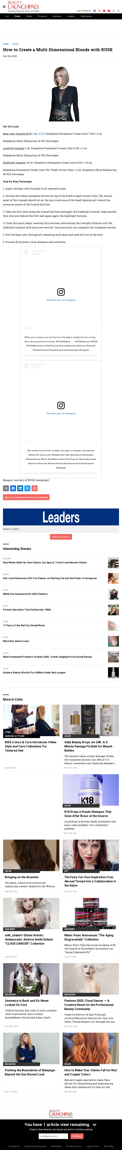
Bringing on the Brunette (21, 877)
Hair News (10, 929)
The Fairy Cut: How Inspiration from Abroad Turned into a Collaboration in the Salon (90, 881)
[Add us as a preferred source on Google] (34, 488)
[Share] (13, 488)
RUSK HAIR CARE (48, 355)
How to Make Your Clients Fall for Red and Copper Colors (90, 1072)
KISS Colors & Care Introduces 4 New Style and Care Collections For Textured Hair (31, 746)
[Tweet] (27, 488)
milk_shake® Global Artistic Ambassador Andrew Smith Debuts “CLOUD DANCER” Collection (29, 939)
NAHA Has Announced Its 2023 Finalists (25, 594)
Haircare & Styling (15, 736)
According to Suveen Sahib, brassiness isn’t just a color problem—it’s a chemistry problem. (90, 825)
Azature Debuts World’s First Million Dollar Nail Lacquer (34, 672)
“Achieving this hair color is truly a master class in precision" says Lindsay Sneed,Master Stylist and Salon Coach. (31, 1014)
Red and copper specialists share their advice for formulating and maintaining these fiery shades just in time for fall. (88, 1083)
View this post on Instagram (61, 300)
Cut (66, 871)
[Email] (6, 488)
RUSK (41, 133)
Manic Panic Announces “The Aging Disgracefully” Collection (88, 937)
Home (6, 44)
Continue (77, 1136)
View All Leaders (61, 536)
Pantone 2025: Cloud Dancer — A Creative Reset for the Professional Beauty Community (89, 1005)
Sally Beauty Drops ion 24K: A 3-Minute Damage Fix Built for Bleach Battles (88, 746)
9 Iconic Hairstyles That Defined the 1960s (27, 609)
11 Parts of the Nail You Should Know (24, 625)
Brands (6, 574)
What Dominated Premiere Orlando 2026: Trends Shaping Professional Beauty (47, 656)
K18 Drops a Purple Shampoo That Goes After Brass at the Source (87, 814)
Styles (5, 606)
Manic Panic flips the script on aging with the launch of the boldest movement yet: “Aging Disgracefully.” (90, 948)
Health (5, 621)
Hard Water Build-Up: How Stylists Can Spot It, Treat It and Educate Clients (45, 562)
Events (6, 590)
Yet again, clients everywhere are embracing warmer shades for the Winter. (30, 884)
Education (7, 559)
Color (15, 44)
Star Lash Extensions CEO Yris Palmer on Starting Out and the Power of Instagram (50, 578)
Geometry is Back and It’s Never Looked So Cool (27, 1003)
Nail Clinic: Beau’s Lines (16, 641)
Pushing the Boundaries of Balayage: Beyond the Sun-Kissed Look (30, 1072)
